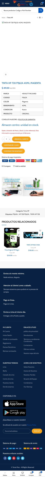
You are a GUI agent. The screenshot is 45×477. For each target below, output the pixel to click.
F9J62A (15, 214)
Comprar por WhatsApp (13, 151)
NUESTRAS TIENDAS (10, 363)
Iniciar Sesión (7, 335)
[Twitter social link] (9, 458)
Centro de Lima (8, 379)
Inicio (3, 17)
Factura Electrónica (9, 347)
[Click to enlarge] (5, 74)
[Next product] (42, 17)
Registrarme (7, 343)
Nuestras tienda (8, 383)
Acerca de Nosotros (30, 371)
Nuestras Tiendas (29, 375)
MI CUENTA (7, 327)
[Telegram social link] (22, 458)
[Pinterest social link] (14, 458)
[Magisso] (33, 265)
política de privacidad (31, 331)
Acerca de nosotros (32, 363)
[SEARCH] (40, 10)
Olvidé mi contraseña (10, 339)
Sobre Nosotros (29, 367)
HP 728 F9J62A (24, 214)
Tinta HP (10, 17)
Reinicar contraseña (9, 351)
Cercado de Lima (8, 375)
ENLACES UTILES (30, 327)
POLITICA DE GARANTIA (26, 119)
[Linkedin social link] (18, 458)
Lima (4, 367)
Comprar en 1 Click (11, 145)
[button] (19, 235)
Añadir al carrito (21, 139)
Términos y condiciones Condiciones (32, 340)
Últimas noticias (29, 349)
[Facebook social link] (5, 458)
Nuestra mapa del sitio (31, 353)
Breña (5, 371)
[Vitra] (11, 265)
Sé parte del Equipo (30, 379)
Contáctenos (28, 383)
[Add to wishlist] (19, 231)
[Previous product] (37, 17)
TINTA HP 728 (35, 214)
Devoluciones (28, 335)
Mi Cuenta (6, 331)
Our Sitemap (28, 387)
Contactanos (28, 345)
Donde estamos (8, 387)
